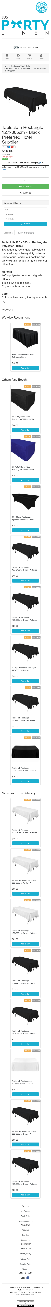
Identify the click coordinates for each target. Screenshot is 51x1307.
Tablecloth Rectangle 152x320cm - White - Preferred (24, 931)
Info (4, 169)
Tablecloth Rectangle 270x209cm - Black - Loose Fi (24, 769)
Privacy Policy (25, 1253)
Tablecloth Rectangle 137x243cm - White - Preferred (24, 831)
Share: (5, 147)
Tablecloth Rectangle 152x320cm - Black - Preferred (24, 618)
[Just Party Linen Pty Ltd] (25, 24)
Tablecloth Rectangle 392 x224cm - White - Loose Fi (22, 1082)
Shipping (25, 1269)
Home (6, 66)
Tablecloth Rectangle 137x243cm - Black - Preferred (24, 568)
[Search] (46, 40)
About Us (25, 1230)
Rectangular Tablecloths (20, 66)
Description (8, 233)
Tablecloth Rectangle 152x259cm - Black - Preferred (24, 1032)
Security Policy (25, 1264)
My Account (25, 1211)
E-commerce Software (23, 1294)
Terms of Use (25, 1248)
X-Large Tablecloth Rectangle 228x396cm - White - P (24, 881)
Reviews (20, 233)
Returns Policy (25, 1259)
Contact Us (25, 1240)
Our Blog (25, 1235)
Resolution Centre (25, 1221)
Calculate (26, 223)
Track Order (25, 1216)
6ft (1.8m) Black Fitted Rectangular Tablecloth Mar (23, 417)
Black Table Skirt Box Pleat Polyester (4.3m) (23, 355)
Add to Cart (27, 186)
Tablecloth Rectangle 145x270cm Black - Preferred (24, 719)
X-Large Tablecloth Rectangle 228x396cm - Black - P (24, 668)
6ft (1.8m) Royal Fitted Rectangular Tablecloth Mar (23, 468)
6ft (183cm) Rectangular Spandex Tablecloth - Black (23, 518)
